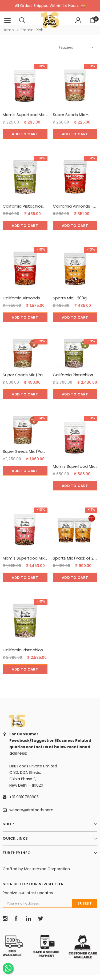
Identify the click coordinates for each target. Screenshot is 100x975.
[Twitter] (42, 919)
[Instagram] (7, 919)
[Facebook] (18, 919)
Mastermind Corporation (47, 868)
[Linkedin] (30, 919)
